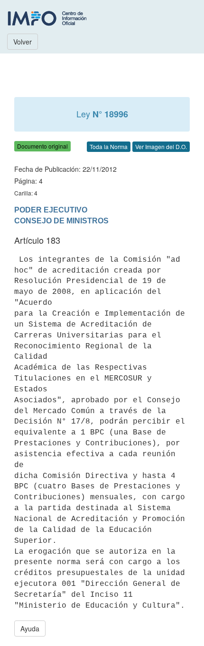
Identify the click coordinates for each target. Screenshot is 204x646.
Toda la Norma (109, 146)
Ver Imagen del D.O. (161, 146)
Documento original (42, 146)
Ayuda (29, 628)
